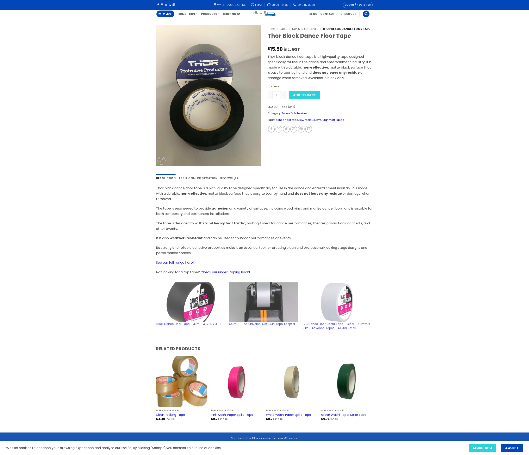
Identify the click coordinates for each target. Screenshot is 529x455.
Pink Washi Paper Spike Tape (232, 415)
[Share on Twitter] (286, 129)
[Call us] (170, 5)
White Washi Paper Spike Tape (288, 415)
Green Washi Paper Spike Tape (344, 415)
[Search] (366, 14)
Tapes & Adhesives (305, 29)
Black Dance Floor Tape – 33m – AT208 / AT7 (188, 324)
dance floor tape (286, 120)
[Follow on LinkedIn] (174, 5)
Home (182, 14)
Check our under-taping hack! (225, 272)
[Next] (372, 394)
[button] (358, 5)
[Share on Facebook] (271, 129)
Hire (192, 14)
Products (209, 14)
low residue (307, 120)
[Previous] (156, 394)
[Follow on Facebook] (158, 5)
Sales (283, 29)
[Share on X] (278, 129)
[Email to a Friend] (293, 129)
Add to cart (304, 95)
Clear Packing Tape (170, 415)
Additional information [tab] (198, 178)
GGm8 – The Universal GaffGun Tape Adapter (262, 324)
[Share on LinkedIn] (308, 129)
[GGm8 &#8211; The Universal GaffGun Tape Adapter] (263, 302)
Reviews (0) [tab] (229, 178)
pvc (318, 120)
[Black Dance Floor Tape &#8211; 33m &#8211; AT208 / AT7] (190, 302)
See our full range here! (175, 262)
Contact (327, 14)
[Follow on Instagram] (162, 5)
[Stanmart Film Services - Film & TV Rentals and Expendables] (264, 13)
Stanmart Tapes (333, 120)
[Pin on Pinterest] (301, 129)
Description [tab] (166, 178)
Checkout (348, 14)
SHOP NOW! (231, 14)
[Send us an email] (166, 5)
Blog (313, 14)
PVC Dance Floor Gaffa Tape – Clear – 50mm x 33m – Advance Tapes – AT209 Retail (336, 326)
